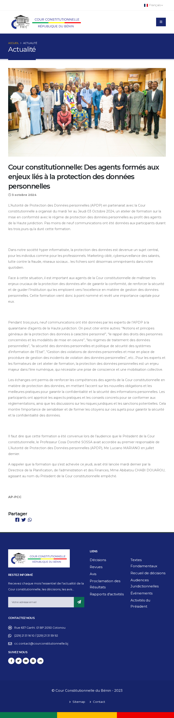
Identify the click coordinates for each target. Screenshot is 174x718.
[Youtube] (26, 661)
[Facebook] (11, 661)
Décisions (98, 560)
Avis (93, 574)
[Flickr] (33, 661)
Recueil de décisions (147, 573)
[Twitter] (18, 661)
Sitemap (78, 701)
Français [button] (155, 5)
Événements (141, 593)
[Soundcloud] (40, 661)
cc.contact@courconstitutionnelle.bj (41, 643)
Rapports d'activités (107, 594)
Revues (96, 567)
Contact (98, 701)
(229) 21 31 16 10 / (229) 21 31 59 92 (36, 635)
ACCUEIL (13, 43)
